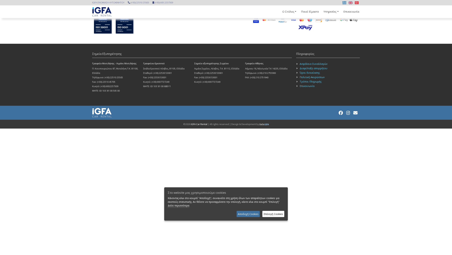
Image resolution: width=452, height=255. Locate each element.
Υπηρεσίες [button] (330, 11)
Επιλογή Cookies (273, 214)
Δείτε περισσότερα (178, 205)
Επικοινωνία (351, 11)
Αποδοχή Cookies (248, 214)
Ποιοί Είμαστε (310, 11)
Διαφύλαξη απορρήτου (313, 68)
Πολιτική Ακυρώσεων (312, 77)
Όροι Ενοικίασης (310, 72)
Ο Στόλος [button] (288, 11)
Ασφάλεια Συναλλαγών (314, 64)
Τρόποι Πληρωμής (311, 81)
